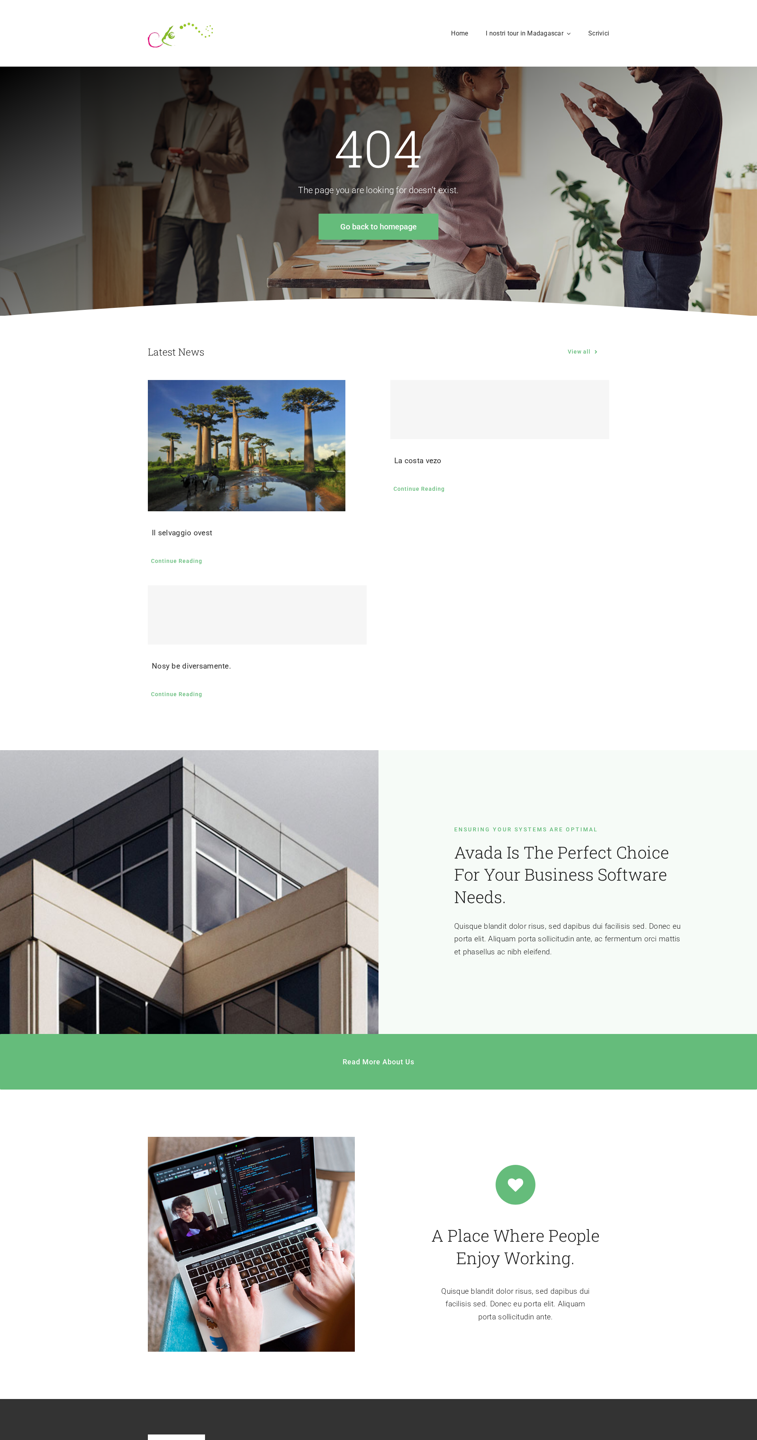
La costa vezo (418, 460)
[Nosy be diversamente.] (257, 615)
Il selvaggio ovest (182, 532)
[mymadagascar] (180, 18)
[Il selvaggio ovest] (257, 445)
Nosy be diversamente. (191, 666)
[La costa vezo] (499, 409)
